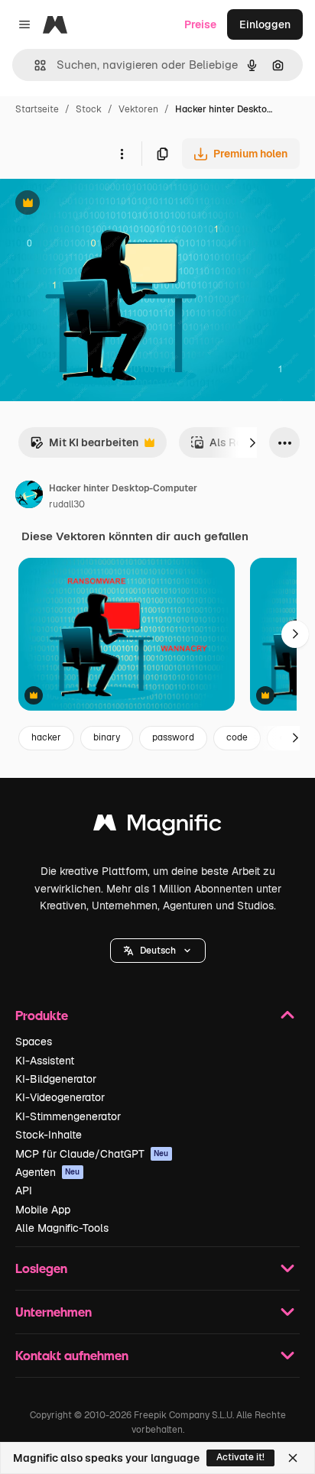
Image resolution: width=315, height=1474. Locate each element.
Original (97, 204)
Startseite (37, 109)
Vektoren (138, 109)
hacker (46, 737)
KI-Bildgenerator (55, 1079)
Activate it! (240, 1457)
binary (106, 737)
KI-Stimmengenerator (68, 1116)
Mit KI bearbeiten (84, 447)
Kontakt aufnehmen (71, 1355)
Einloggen (265, 24)
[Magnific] (157, 826)
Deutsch (158, 950)
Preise (200, 24)
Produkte (41, 1015)
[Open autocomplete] (34, 65)
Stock (89, 109)
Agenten (47, 1172)
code (237, 737)
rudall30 (67, 504)
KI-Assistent (44, 1060)
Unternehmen (53, 1312)
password (173, 737)
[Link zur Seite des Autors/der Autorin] (29, 497)
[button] (158, 950)
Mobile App (42, 1209)
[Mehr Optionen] (121, 153)
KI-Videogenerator (60, 1097)
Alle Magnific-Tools (62, 1228)
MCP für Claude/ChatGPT (92, 1154)
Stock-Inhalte (48, 1135)
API (23, 1190)
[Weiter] (252, 442)
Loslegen (41, 1268)
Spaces (33, 1041)
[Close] (293, 1458)
